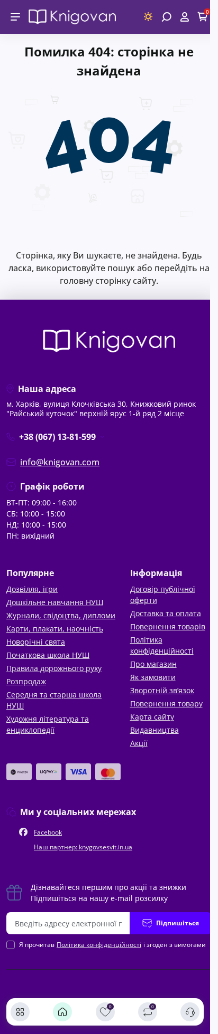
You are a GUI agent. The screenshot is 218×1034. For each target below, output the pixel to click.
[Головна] (62, 1011)
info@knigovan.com (59, 462)
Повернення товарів (167, 626)
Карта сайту (152, 717)
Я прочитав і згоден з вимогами (112, 944)
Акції (139, 743)
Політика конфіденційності (99, 944)
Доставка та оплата (165, 613)
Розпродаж (26, 681)
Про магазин (153, 664)
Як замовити (153, 677)
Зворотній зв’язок (162, 690)
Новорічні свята (35, 642)
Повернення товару (166, 703)
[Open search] (166, 17)
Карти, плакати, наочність (54, 629)
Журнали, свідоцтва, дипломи (60, 615)
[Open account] (184, 17)
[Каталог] (20, 1011)
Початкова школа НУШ (47, 655)
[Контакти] (189, 1011)
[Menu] (15, 17)
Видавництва (154, 730)
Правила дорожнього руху (54, 668)
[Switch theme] (148, 16)
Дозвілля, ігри (32, 589)
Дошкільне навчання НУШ (54, 602)
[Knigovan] (72, 16)
